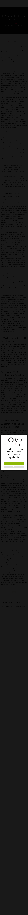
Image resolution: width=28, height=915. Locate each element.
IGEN (14, 463)
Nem (14, 467)
